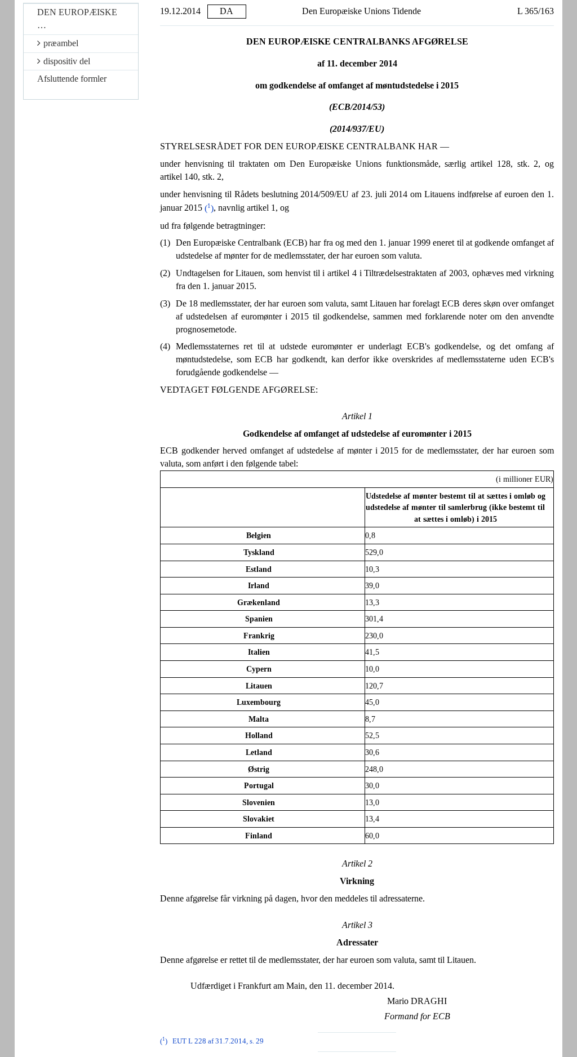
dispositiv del (66, 61)
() (209, 208)
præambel (60, 43)
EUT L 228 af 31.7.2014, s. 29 (218, 1041)
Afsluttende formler (71, 78)
